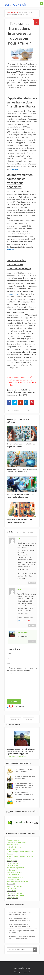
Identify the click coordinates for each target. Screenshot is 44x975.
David (11, 937)
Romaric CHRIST (13, 411)
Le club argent (11, 870)
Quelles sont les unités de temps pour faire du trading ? (22, 938)
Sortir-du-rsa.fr (15, 4)
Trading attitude (12, 898)
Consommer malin (13, 840)
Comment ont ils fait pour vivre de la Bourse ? (24, 770)
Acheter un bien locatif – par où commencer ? (25, 778)
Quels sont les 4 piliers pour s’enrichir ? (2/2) (24, 800)
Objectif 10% (11, 884)
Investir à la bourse (13, 863)
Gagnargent (11, 849)
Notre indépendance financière (17, 882)
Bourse (30, 411)
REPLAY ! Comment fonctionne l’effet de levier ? (24, 793)
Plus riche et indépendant (15, 893)
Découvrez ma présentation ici (17, 756)
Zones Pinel (22, 620)
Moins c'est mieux (13, 879)
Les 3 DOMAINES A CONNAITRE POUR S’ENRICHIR (19, 919)
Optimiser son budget (14, 886)
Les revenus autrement (15, 877)
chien (10, 931)
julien (11, 912)
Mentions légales (19, 968)
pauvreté (10, 249)
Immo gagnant (12, 861)
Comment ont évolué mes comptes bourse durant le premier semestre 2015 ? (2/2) (24, 787)
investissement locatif (22, 895)
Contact (27, 968)
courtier (14, 169)
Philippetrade (11, 891)
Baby (10, 918)
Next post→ (29, 719)
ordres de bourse (13, 294)
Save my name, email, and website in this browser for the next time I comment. (22, 670)
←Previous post (15, 719)
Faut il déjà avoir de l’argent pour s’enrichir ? (20, 913)
